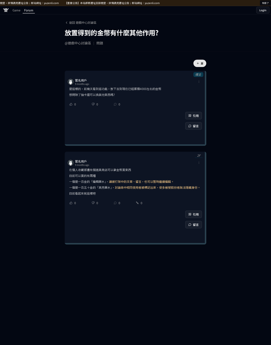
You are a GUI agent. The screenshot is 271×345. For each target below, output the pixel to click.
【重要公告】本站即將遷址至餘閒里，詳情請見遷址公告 (95, 3)
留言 (196, 126)
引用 (196, 115)
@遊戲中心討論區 (78, 43)
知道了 (265, 2)
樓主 (198, 74)
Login (262, 10)
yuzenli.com (49, 3)
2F (198, 155)
